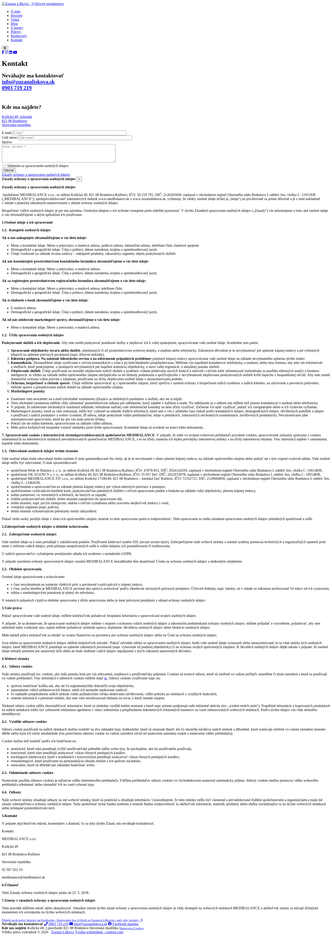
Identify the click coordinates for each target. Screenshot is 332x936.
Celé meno (9, 137)
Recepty (17, 15)
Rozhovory (19, 36)
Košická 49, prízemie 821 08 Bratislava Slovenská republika (17, 121)
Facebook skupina (125, 924)
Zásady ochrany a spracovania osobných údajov (36, 175)
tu (105, 678)
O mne (16, 11)
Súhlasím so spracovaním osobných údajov (38, 166)
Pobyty (16, 32)
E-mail (6, 133)
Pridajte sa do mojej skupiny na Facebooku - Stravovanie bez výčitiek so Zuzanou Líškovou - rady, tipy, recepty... (71, 920)
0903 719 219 (17, 88)
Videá (15, 19)
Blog (14, 24)
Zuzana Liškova (62, 932)
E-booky (17, 28)
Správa (7, 142)
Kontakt (16, 40)
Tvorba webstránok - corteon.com (99, 932)
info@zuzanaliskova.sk (28, 82)
